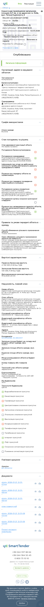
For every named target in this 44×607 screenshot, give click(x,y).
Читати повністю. (28, 598)
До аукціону (7, 468)
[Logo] (5, 3)
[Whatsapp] (22, 583)
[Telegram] (27, 583)
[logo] (16, 546)
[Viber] (17, 583)
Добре (22, 603)
